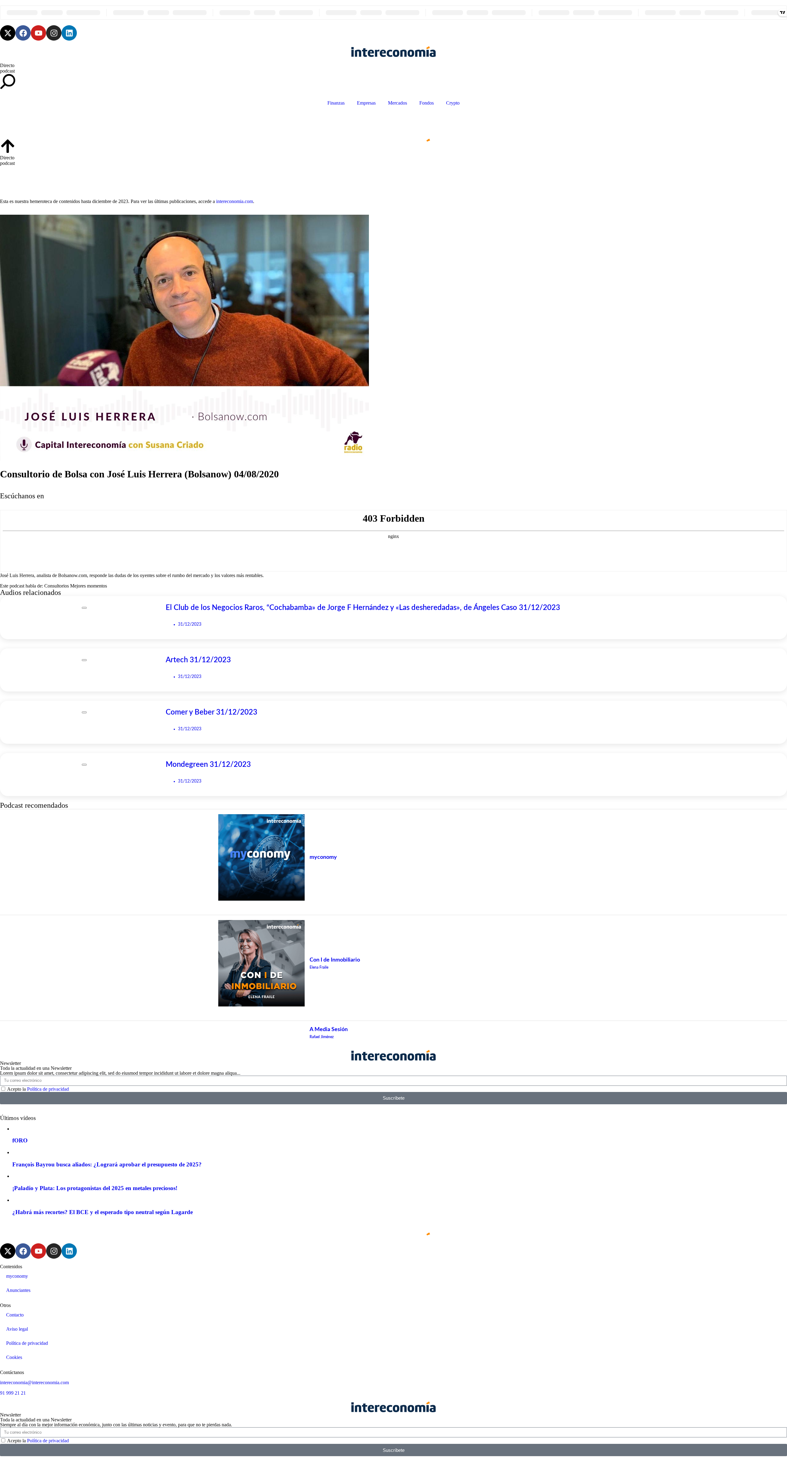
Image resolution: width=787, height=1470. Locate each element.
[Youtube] (38, 33)
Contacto (15, 1314)
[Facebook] (23, 33)
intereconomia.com (234, 201)
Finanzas (336, 103)
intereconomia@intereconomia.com (34, 1382)
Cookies (14, 1357)
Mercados (397, 103)
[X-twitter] (7, 33)
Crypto (453, 103)
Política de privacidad (48, 1089)
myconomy (17, 1276)
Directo (7, 65)
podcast (7, 71)
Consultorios (56, 585)
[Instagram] (53, 33)
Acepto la (38, 1089)
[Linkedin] (69, 33)
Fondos (426, 103)
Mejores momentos (88, 585)
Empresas (366, 103)
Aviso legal (17, 1329)
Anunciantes (18, 1290)
